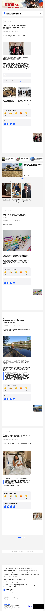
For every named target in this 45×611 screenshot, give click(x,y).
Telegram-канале (9, 75)
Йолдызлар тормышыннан (11, 431)
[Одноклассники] (8, 124)
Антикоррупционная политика (10, 603)
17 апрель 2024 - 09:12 (6, 220)
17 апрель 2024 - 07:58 (6, 439)
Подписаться (38, 607)
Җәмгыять (6, 21)
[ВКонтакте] (5, 124)
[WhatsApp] (14, 124)
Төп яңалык (14, 551)
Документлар (22, 551)
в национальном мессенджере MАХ (12, 81)
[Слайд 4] (23, 178)
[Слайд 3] (22, 178)
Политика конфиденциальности (10, 608)
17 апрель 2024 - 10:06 (6, 31)
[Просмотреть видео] (6, 190)
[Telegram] (11, 124)
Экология (6, 315)
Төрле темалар (30, 551)
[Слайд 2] (21, 178)
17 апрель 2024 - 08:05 (7, 325)
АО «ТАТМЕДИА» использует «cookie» (11, 604)
